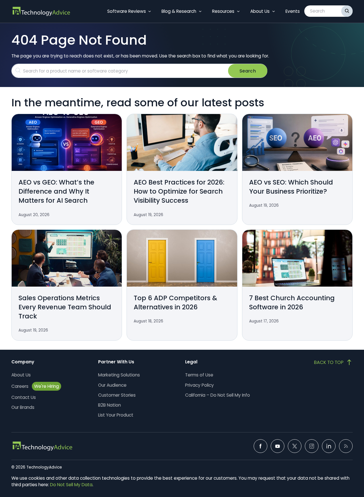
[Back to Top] (333, 362)
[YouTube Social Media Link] (277, 446)
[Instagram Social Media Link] (311, 446)
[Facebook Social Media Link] (260, 446)
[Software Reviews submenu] (149, 11)
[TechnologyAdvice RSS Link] (346, 446)
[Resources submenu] (238, 11)
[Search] (347, 11)
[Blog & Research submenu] (200, 11)
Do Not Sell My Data (71, 485)
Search (247, 71)
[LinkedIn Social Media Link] (329, 446)
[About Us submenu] (273, 11)
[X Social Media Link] (294, 446)
